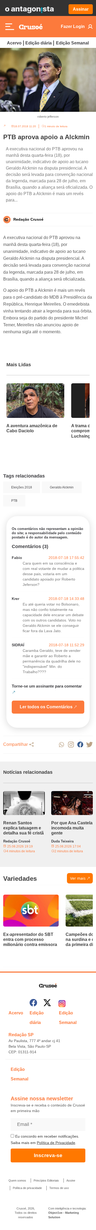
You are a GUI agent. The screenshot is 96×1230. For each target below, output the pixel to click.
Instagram (70, 744)
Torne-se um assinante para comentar (47, 686)
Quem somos (17, 1180)
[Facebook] (33, 1003)
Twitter (89, 744)
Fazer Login (73, 26)
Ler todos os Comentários (46, 707)
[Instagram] (62, 1003)
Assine (70, 1180)
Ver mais (78, 878)
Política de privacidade (27, 1188)
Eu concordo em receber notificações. (46, 1136)
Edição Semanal (72, 43)
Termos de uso (59, 1188)
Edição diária (38, 43)
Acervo (14, 43)
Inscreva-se (48, 1155)
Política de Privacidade (56, 1143)
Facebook (80, 744)
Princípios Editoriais (46, 1180)
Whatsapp (61, 744)
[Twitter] (47, 1003)
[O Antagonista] (29, 9)
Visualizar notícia (23, 386)
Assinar (81, 9)
